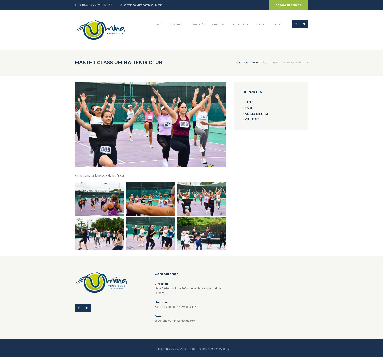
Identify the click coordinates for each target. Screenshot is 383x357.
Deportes (218, 24)
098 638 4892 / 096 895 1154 (95, 5)
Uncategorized (255, 62)
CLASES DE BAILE (256, 113)
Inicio (239, 62)
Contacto (262, 24)
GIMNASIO (252, 119)
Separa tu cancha (288, 5)
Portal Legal (240, 24)
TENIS (249, 102)
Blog (278, 24)
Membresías (198, 24)
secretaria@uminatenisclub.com (142, 5)
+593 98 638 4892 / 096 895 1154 (176, 307)
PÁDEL (249, 108)
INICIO (160, 24)
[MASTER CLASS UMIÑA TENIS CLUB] (150, 124)
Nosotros (176, 24)
